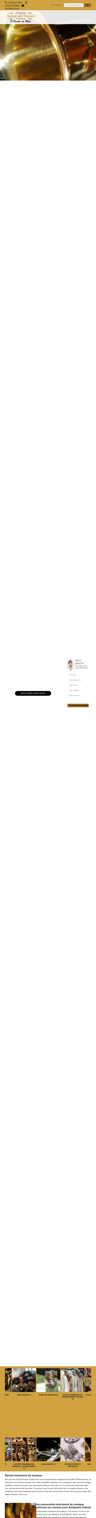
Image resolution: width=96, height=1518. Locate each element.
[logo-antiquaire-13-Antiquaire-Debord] (20, 17)
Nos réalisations (33, 693)
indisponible (14, 2)
